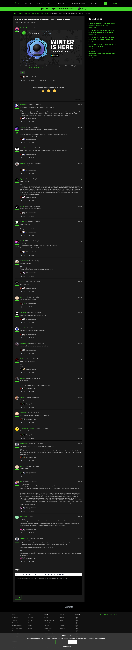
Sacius (22, 359)
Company (62, 614)
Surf (21, 481)
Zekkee (22, 297)
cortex (23, 72)
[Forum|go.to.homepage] (22, 3)
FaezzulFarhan (24, 261)
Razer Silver (94, 3)
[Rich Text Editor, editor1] (48, 585)
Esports (30, 625)
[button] (115, 3)
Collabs (30, 628)
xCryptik (22, 127)
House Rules (61, 3)
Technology (30, 617)
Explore (30, 614)
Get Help (46, 617)
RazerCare (46, 625)
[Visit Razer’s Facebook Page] (76, 618)
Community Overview (24, 13)
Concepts (30, 623)
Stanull (22, 206)
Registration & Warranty (49, 620)
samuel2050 (23, 221)
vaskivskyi (23, 148)
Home (14, 13)
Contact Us (62, 628)
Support (50, 3)
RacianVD (23, 163)
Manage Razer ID (48, 628)
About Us (62, 617)
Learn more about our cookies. (96, 638)
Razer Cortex (35, 13)
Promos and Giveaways (78, 3)
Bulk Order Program (17, 628)
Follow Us (77, 614)
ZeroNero (22, 28)
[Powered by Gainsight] (66, 607)
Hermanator (23, 413)
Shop (13, 614)
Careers (61, 620)
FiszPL (22, 241)
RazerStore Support (48, 623)
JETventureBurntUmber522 (27, 428)
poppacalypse (24, 443)
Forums (39, 3)
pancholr (22, 378)
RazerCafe (14, 620)
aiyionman (23, 397)
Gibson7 (22, 281)
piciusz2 (22, 328)
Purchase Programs (17, 625)
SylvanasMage (24, 343)
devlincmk (23, 312)
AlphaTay (23, 179)
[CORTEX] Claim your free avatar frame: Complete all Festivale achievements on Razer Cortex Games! (101, 53)
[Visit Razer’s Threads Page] (76, 623)
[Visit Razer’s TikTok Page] (76, 631)
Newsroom (62, 623)
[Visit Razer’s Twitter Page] (76, 625)
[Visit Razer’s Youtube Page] (76, 628)
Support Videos (47, 631)
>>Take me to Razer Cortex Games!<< (33, 68)
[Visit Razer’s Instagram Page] (76, 620)
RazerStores (15, 617)
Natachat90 (23, 104)
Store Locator (15, 623)
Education (14, 631)
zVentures (62, 625)
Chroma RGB (31, 620)
